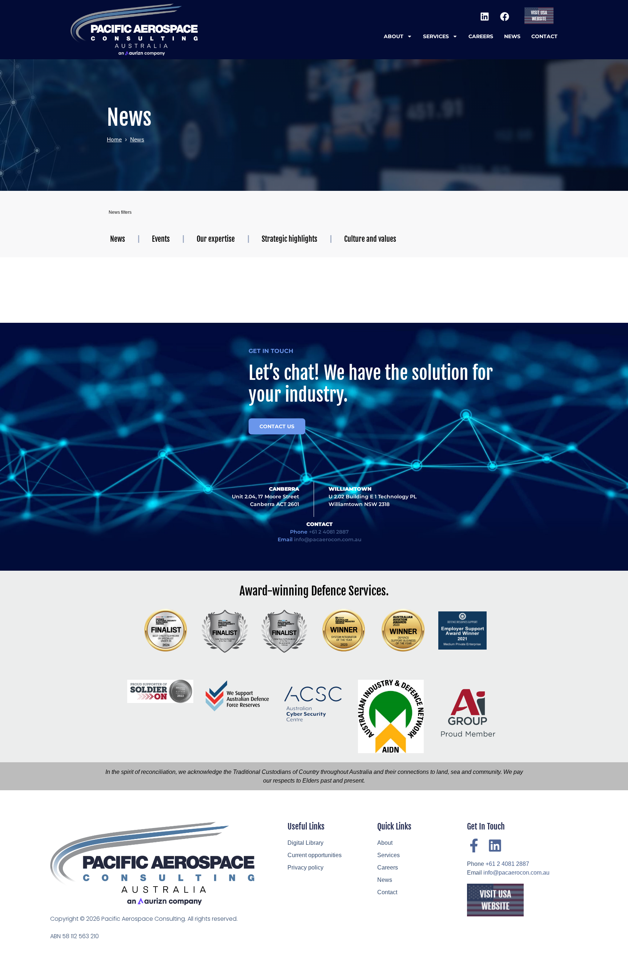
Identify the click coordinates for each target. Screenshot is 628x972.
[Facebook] (504, 16)
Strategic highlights (289, 239)
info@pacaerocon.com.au (328, 539)
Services (436, 36)
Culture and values (370, 239)
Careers (480, 36)
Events (161, 239)
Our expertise (216, 239)
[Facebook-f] (474, 845)
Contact (544, 36)
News (512, 36)
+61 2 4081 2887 (329, 532)
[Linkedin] (484, 16)
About (393, 36)
